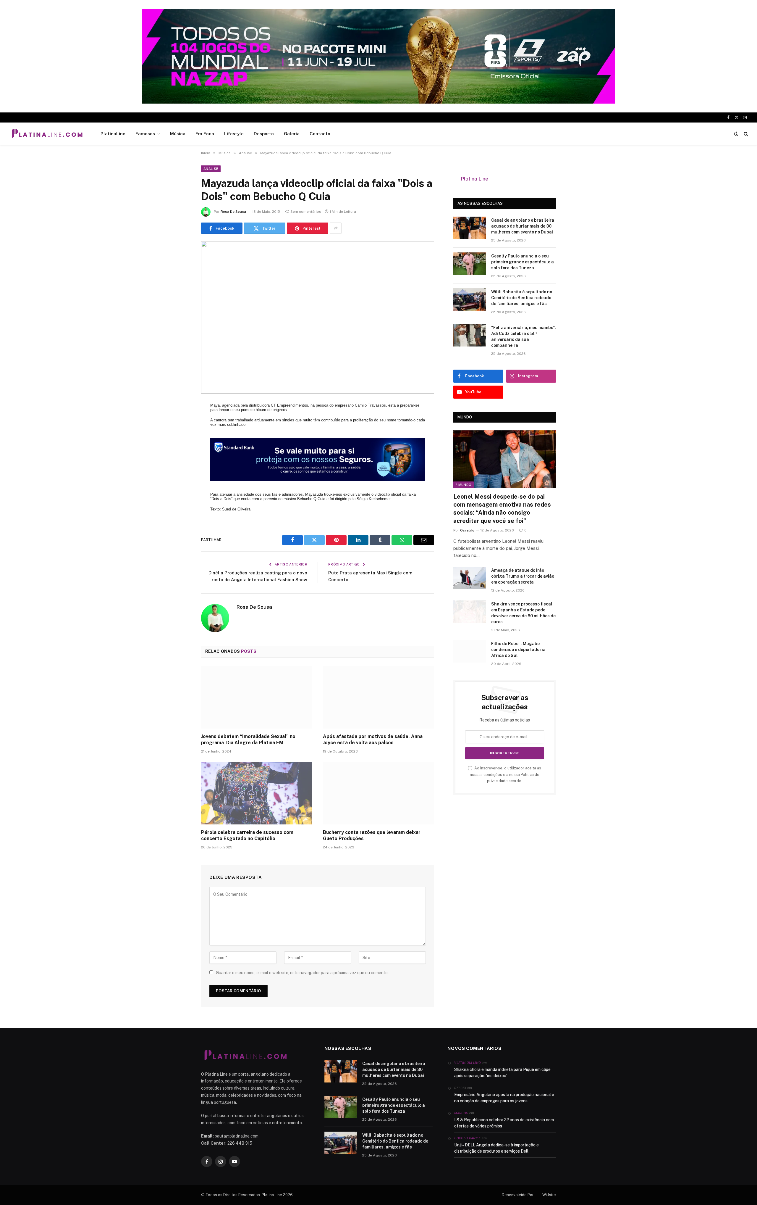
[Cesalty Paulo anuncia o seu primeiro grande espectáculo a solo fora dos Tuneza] (469, 263)
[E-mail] (180, 483)
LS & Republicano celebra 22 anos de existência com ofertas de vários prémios (504, 1122)
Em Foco (204, 133)
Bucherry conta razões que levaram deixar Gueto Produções (371, 835)
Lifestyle (234, 133)
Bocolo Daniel (467, 1138)
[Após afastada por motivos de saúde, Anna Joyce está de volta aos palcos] (378, 697)
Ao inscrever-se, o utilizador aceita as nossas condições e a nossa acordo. (505, 774)
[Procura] (745, 134)
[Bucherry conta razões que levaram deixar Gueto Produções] (378, 793)
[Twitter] (180, 438)
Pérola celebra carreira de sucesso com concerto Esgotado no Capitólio (247, 835)
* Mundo (463, 484)
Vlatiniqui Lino (467, 1062)
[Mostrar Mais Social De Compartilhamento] (336, 228)
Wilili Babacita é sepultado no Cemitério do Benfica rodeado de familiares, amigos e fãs (521, 297)
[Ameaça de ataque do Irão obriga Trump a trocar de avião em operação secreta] (469, 578)
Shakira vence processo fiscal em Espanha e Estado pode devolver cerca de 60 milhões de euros (523, 613)
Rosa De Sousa (233, 212)
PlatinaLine (113, 133)
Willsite (549, 1195)
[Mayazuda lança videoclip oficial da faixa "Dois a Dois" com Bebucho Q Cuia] (317, 317)
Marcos (461, 1113)
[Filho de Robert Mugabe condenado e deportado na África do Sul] (469, 651)
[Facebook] (180, 423)
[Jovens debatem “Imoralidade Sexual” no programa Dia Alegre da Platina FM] (256, 697)
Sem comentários (305, 212)
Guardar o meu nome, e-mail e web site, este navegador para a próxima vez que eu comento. (302, 972)
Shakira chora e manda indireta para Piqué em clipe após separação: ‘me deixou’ (502, 1072)
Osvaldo (467, 530)
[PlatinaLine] (47, 134)
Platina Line (474, 179)
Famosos (145, 133)
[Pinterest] (180, 468)
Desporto (264, 133)
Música (177, 133)
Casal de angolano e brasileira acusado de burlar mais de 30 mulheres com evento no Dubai (522, 226)
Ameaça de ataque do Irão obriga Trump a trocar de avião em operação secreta (522, 576)
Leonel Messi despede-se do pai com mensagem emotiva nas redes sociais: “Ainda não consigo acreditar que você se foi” (502, 508)
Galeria (292, 133)
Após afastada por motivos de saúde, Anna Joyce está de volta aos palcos (373, 740)
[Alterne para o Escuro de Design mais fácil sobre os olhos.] (736, 133)
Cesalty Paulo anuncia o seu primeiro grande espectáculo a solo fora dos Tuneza (522, 262)
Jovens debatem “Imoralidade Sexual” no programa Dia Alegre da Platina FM (248, 740)
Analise (210, 168)
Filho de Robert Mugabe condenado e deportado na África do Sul (518, 649)
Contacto (320, 133)
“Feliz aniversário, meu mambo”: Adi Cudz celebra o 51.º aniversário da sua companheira (523, 336)
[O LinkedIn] (180, 453)
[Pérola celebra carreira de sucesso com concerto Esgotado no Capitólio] (256, 793)
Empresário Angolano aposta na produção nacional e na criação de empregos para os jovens (504, 1097)
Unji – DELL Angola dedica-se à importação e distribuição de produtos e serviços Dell (496, 1148)
